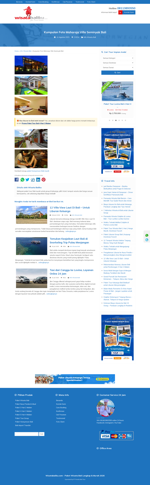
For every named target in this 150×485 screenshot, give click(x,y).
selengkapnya (70, 231)
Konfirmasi (56, 2)
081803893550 (106, 420)
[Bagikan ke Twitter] (27, 181)
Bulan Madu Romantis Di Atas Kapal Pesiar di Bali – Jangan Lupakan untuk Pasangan (118, 291)
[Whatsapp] (147, 235)
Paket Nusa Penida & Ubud (25, 404)
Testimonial (80, 2)
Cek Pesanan (67, 2)
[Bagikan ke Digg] (33, 181)
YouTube (118, 423)
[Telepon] (147, 239)
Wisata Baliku (35, 187)
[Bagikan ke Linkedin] (38, 181)
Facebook (100, 423)
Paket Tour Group (22, 418)
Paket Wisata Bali (22, 400)
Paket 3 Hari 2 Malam (23, 408)
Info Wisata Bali (90, 37)
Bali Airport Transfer (23, 425)
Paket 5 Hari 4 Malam (23, 415)
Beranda (19, 2)
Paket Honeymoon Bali (24, 422)
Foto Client (91, 2)
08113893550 (126, 8)
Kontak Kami (30, 2)
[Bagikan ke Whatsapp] (22, 181)
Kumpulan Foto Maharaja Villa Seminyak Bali (75, 32)
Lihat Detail (119, 91)
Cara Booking (43, 2)
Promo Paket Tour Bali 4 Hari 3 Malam (36, 123)
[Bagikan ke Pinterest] (44, 181)
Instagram (109, 423)
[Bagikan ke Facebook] (17, 181)
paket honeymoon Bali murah (38, 171)
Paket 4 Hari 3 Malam (23, 411)
